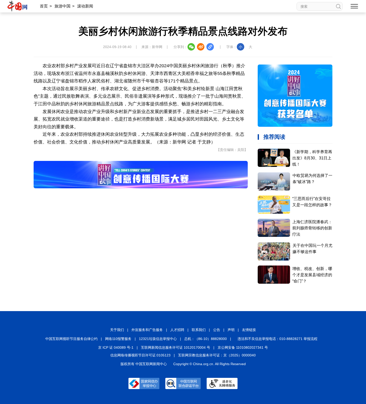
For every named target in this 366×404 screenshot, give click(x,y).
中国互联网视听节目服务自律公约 (71, 339)
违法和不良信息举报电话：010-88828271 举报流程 (277, 339)
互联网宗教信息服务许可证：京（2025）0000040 (217, 355)
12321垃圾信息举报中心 (158, 339)
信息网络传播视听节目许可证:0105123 (140, 355)
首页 (44, 6)
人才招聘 (177, 330)
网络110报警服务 (118, 339)
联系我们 (199, 330)
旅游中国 (62, 6)
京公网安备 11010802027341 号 (243, 347)
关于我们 (117, 330)
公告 (216, 330)
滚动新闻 (85, 6)
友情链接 (249, 330)
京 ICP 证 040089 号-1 (115, 347)
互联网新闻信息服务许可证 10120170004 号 (175, 347)
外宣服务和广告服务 (147, 330)
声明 (231, 330)
